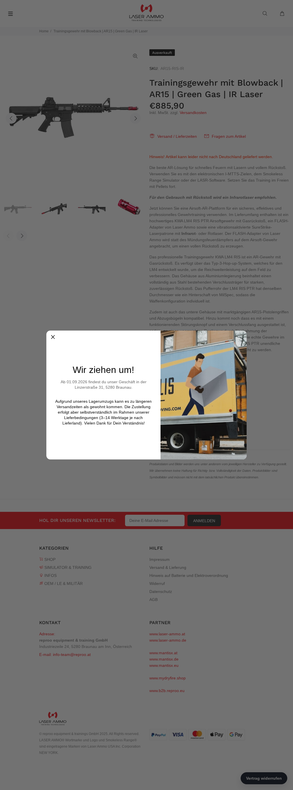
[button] (53, 337)
